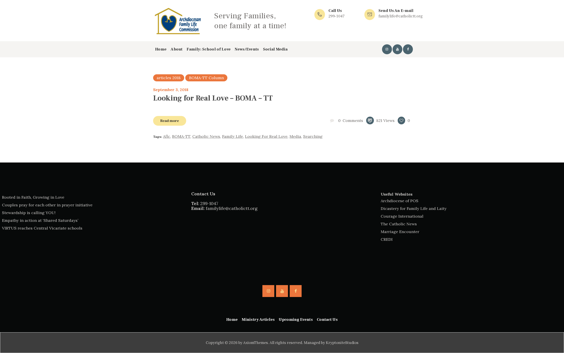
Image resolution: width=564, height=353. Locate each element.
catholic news (206, 136)
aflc (166, 136)
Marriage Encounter (400, 231)
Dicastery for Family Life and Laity (414, 208)
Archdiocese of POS (399, 200)
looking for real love (266, 136)
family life (232, 136)
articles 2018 (169, 77)
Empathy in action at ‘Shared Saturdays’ (40, 220)
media (295, 136)
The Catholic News (399, 223)
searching (313, 136)
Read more (169, 120)
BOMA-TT (181, 136)
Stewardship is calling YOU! (29, 212)
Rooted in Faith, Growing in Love (33, 197)
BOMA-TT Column (206, 77)
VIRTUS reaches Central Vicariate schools (42, 228)
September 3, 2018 (170, 89)
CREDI (387, 239)
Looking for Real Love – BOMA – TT (213, 98)
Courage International (402, 216)
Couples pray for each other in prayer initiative (47, 204)
